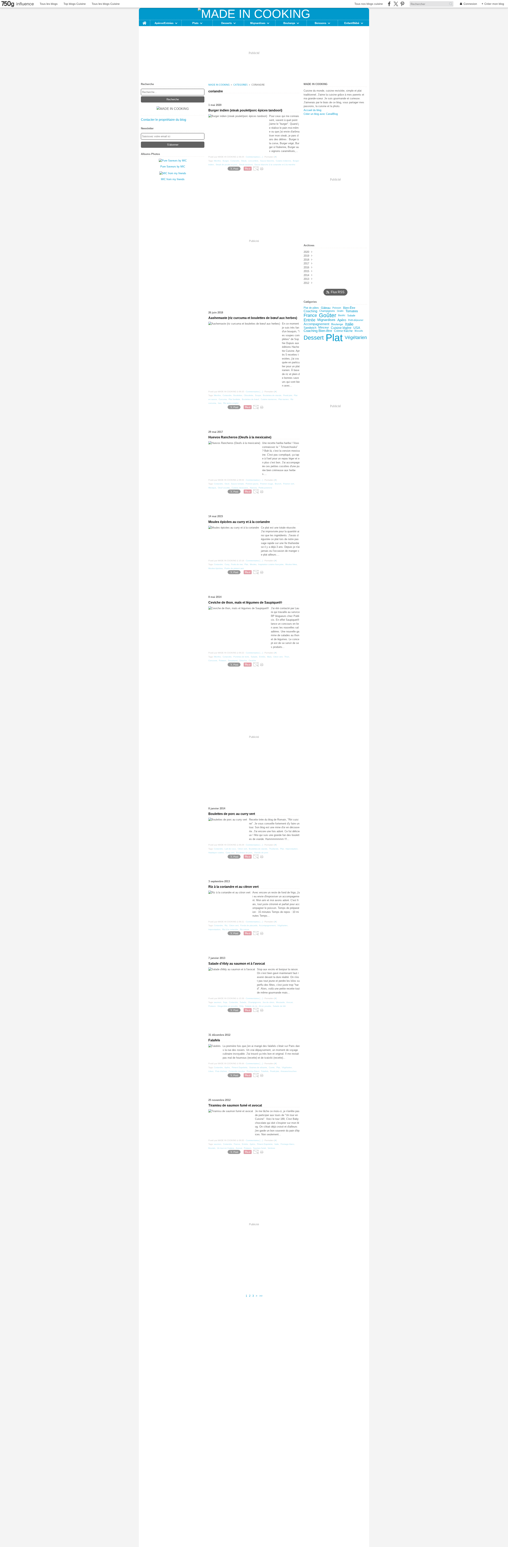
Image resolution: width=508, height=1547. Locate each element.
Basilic (341, 315)
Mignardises (257, 23)
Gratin (340, 311)
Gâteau (325, 307)
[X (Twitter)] (395, 4)
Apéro (341, 320)
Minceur (323, 327)
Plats (195, 23)
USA (356, 327)
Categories (240, 84)
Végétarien (356, 337)
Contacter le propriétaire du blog (163, 119)
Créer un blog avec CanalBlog (321, 113)
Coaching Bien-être (318, 331)
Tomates (351, 311)
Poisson (336, 308)
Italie (349, 324)
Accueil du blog (312, 110)
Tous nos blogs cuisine (368, 3)
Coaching (310, 311)
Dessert (314, 338)
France (310, 315)
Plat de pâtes (311, 308)
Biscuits (359, 331)
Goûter (327, 315)
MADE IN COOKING (219, 84)
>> (261, 1295)
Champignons (327, 311)
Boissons (320, 23)
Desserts (226, 23)
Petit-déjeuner (355, 320)
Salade (351, 315)
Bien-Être (349, 307)
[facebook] (389, 4)
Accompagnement (316, 324)
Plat (334, 338)
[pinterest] (402, 4)
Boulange (289, 23)
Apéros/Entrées (164, 23)
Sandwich (310, 327)
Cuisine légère (341, 327)
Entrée (309, 320)
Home (144, 21)
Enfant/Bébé (351, 23)
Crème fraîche (343, 330)
